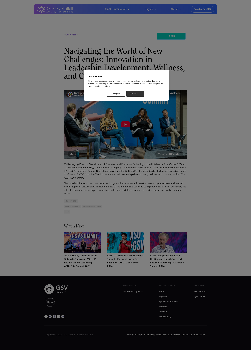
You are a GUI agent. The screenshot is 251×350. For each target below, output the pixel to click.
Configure (116, 94)
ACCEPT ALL (135, 94)
